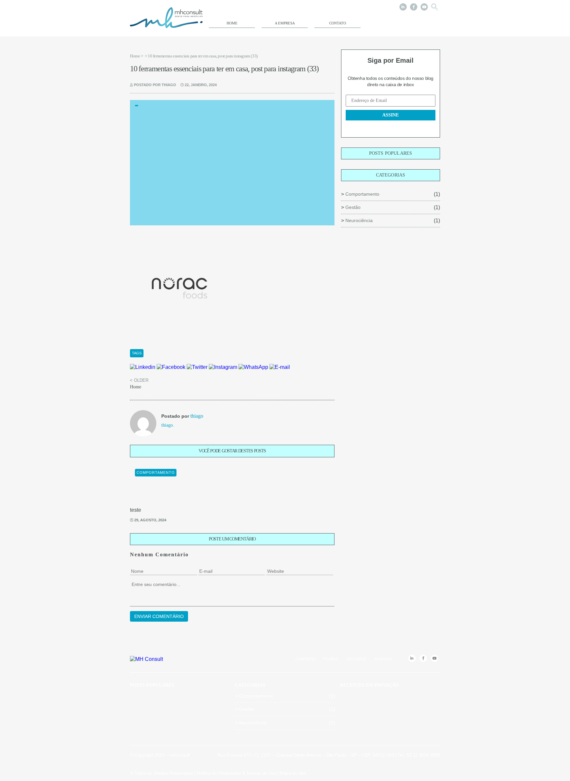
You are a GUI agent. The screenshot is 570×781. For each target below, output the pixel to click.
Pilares (330, 659)
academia (383, 659)
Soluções (356, 659)
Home (232, 23)
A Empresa (285, 23)
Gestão (353, 207)
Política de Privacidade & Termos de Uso (236, 773)
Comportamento (362, 194)
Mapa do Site (293, 773)
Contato (337, 23)
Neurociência (359, 220)
